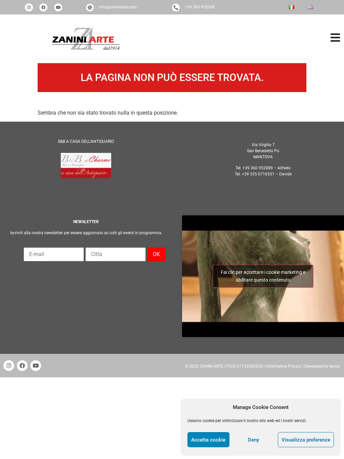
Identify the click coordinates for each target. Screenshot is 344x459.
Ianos (335, 366)
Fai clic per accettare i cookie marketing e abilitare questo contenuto (263, 276)
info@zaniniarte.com (118, 7)
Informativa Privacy (283, 366)
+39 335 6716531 (258, 174)
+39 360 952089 (200, 7)
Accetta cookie (208, 440)
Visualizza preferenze (306, 440)
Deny (253, 440)
